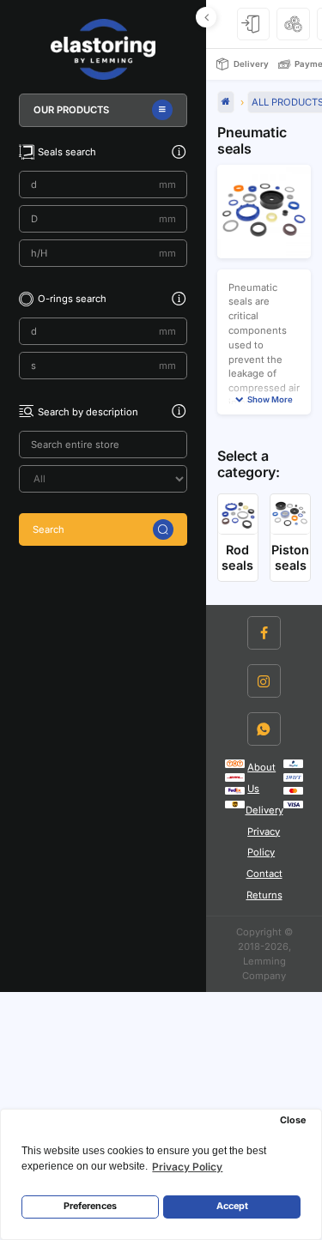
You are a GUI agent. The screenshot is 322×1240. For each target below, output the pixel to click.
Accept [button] (232, 1206)
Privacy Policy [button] (187, 1166)
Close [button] (293, 1120)
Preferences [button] (90, 1206)
